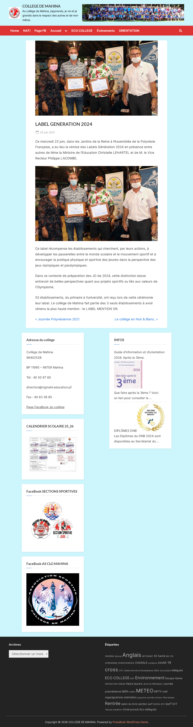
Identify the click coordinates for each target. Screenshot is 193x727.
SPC (163, 704)
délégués (177, 670)
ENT (132, 678)
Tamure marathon (113, 709)
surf (168, 704)
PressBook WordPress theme (130, 722)
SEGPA (156, 704)
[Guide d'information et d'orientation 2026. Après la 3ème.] (128, 387)
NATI (26, 30)
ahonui (118, 656)
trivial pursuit (131, 709)
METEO (144, 691)
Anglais (131, 655)
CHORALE (141, 662)
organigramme (114, 697)
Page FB (40, 30)
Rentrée (112, 703)
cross (111, 669)
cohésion (152, 663)
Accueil (56, 30)
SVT (174, 703)
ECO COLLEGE (82, 30)
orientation (130, 697)
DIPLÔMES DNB (125, 431)
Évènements (106, 30)
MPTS (158, 691)
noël (164, 691)
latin (125, 691)
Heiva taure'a (134, 683)
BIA (167, 656)
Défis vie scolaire (162, 670)
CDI (171, 656)
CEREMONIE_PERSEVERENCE (119, 663)
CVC (121, 670)
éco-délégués (147, 709)
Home (14, 30)
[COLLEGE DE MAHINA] (133, 13)
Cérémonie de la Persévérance (138, 670)
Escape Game (173, 678)
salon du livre (129, 703)
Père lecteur (168, 697)
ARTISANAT (147, 656)
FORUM (121, 684)
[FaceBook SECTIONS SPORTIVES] (52, 522)
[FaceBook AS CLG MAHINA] (52, 625)
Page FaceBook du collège (45, 407)
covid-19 (164, 662)
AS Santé (159, 655)
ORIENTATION (129, 30)
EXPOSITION (111, 684)
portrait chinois (154, 697)
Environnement (150, 677)
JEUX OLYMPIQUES (152, 684)
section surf (145, 703)
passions (141, 697)
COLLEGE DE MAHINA (41, 6)
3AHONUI (109, 656)
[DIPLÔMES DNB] (151, 431)
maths (132, 692)
